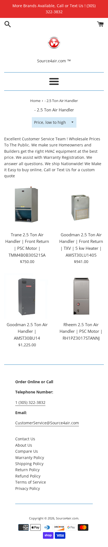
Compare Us (26, 451)
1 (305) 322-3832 (30, 402)
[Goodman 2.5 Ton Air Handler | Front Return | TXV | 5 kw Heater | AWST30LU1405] (81, 206)
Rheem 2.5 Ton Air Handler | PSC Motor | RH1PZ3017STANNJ (81, 331)
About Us (23, 445)
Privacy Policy (27, 488)
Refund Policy (27, 476)
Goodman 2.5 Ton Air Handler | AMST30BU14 (27, 331)
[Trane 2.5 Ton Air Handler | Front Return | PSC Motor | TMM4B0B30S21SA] (27, 206)
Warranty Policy (29, 457)
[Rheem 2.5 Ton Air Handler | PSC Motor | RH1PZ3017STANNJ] (81, 296)
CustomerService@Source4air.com (47, 422)
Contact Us (25, 438)
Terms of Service (30, 482)
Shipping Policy (29, 463)
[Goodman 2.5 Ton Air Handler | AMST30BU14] (27, 296)
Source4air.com (67, 518)
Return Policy (27, 469)
